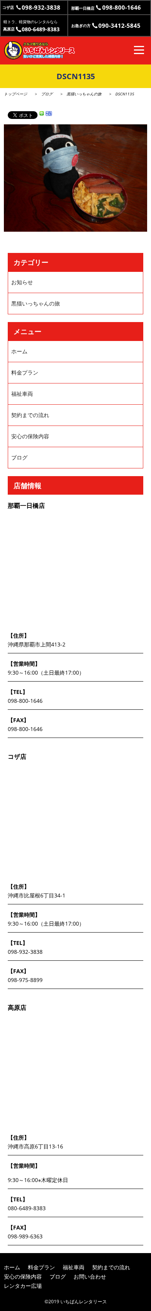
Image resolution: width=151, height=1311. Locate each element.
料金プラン (24, 372)
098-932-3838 (31, 7)
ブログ (47, 94)
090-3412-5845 (106, 25)
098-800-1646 (25, 700)
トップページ (15, 94)
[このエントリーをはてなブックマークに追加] (49, 114)
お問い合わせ (90, 1276)
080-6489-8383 (31, 29)
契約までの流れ (30, 415)
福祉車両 (22, 393)
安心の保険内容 (30, 436)
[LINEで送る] (41, 114)
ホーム (19, 351)
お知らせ (22, 282)
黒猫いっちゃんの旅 (84, 94)
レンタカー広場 (23, 1285)
